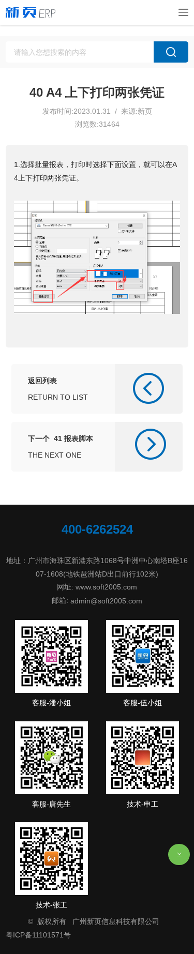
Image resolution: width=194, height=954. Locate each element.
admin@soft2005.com (106, 601)
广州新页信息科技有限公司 (115, 921)
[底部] (179, 855)
